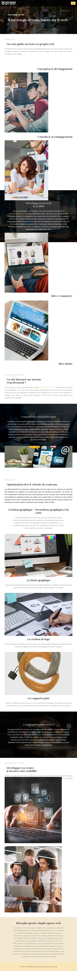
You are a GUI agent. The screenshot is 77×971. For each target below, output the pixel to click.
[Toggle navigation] (73, 3)
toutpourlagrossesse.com (18, 214)
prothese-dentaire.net (47, 387)
